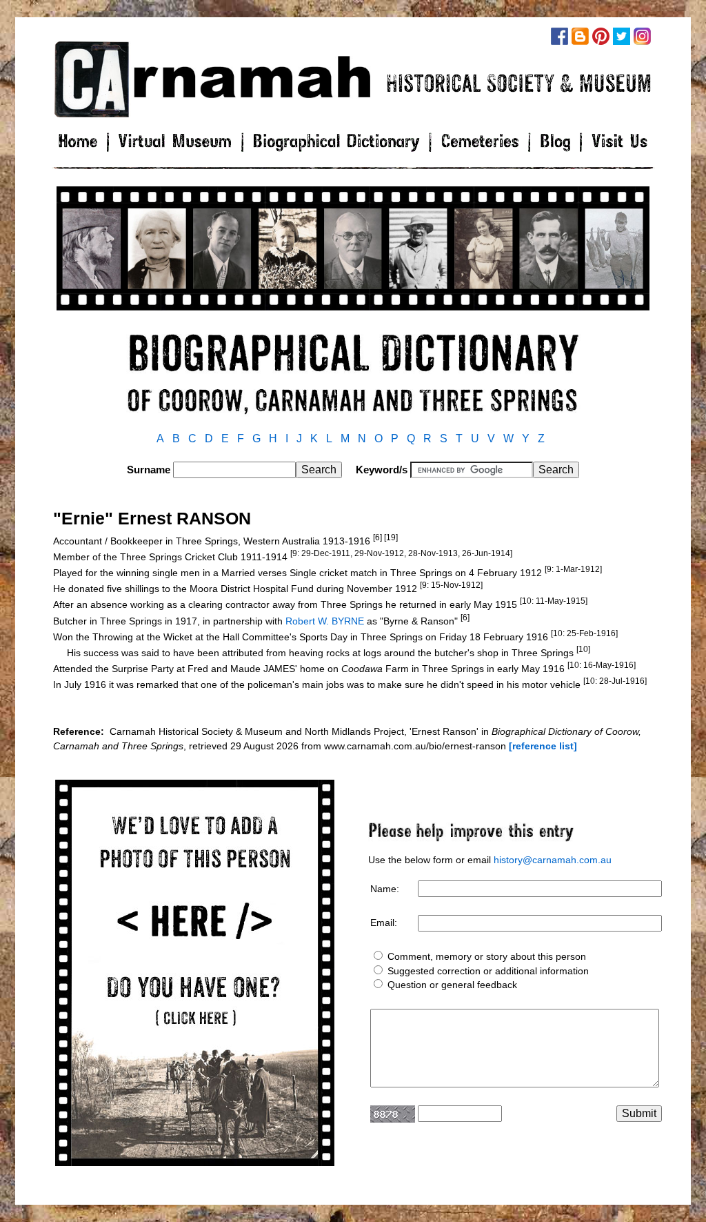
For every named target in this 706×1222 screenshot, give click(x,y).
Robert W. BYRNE (324, 620)
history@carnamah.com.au (553, 859)
